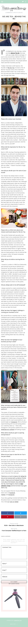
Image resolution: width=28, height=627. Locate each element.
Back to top (13, 624)
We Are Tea (11, 68)
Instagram (14, 422)
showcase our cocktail (7, 429)
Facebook (12, 493)
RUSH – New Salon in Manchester (14, 524)
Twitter (3, 494)
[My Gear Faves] (14, 598)
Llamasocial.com (17, 620)
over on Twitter (14, 502)
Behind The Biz (15, 53)
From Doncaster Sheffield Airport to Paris (14, 529)
